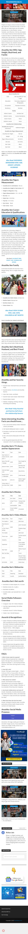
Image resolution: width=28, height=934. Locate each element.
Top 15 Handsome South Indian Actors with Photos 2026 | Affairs (14, 810)
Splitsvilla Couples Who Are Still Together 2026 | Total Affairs (14, 772)
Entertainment (14, 12)
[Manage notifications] (3, 930)
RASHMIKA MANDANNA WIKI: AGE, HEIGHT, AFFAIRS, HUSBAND (14, 163)
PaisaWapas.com (18, 920)
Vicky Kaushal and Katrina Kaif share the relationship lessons (14, 411)
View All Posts (22, 828)
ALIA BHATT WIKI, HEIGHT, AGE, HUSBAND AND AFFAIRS (14, 260)
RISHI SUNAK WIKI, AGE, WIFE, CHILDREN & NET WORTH (14, 312)
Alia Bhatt (14, 390)
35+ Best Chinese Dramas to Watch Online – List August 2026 (14, 791)
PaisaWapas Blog (14, 2)
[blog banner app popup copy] (14, 81)
